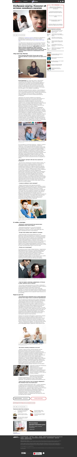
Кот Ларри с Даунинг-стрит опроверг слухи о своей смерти (57, 61)
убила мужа (32, 38)
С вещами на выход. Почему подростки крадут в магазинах (23, 414)
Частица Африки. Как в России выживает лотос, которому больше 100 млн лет (57, 45)
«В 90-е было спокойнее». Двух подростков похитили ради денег (57, 38)
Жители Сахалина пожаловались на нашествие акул (57, 58)
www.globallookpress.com (22, 345)
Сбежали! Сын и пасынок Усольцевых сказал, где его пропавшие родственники (58, 48)
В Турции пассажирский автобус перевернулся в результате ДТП (56, 65)
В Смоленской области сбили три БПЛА (55, 16)
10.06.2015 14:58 (15, 4)
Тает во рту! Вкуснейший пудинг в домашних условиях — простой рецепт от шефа (57, 31)
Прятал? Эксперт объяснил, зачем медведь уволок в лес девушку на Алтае (57, 41)
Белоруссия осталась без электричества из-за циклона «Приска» (56, 69)
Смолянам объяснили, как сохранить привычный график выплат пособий (55, 25)
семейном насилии (29, 37)
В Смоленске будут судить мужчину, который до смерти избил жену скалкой (39, 411)
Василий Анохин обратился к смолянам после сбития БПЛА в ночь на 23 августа (55, 8)
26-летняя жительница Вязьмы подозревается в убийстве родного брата (23, 411)
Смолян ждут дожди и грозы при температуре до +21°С (55, 20)
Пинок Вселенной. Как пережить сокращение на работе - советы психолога (39, 414)
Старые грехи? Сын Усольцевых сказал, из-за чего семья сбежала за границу (57, 35)
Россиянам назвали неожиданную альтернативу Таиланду (57, 54)
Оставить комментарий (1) (38, 398)
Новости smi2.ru (16, 433)
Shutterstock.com (16, 32)
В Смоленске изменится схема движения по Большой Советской (55, 12)
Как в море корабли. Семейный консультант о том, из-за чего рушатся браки (23, 418)
